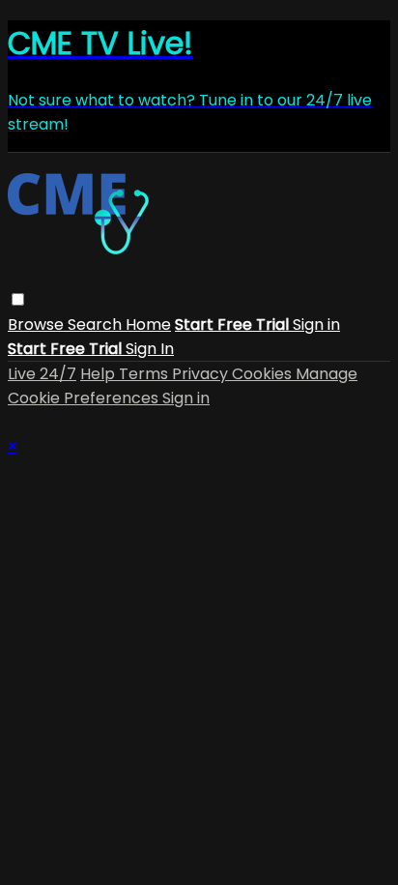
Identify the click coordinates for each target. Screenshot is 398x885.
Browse (38, 324)
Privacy (202, 374)
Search (97, 324)
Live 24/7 (42, 374)
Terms (145, 374)
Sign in (316, 324)
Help (99, 374)
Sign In (150, 349)
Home (148, 324)
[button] (18, 299)
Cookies (264, 374)
